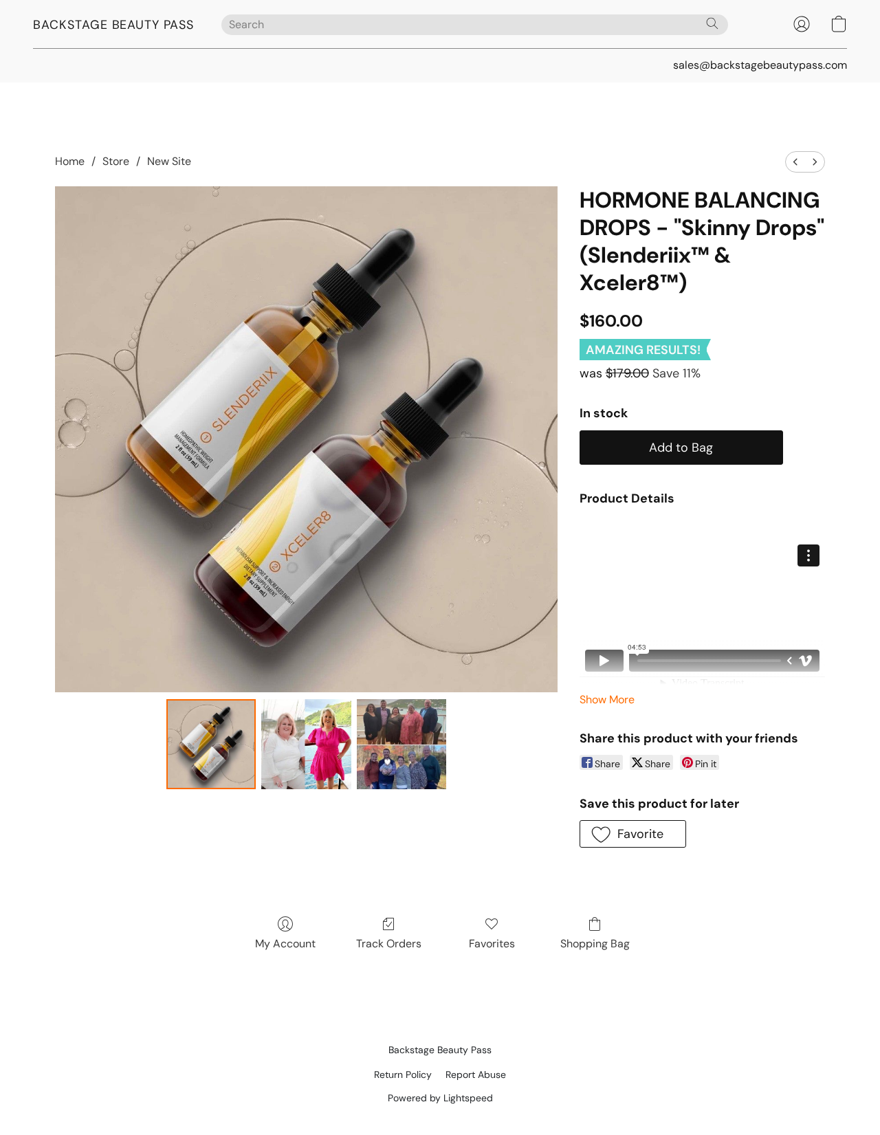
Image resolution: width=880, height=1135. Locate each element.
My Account (285, 943)
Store (115, 161)
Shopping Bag (595, 943)
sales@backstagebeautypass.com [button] (760, 65)
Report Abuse (476, 1074)
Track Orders (388, 943)
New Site (169, 161)
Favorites (492, 943)
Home (70, 161)
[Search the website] (712, 23)
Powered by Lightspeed (440, 1098)
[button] (113, 24)
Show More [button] (607, 699)
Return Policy (403, 1074)
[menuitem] (795, 162)
